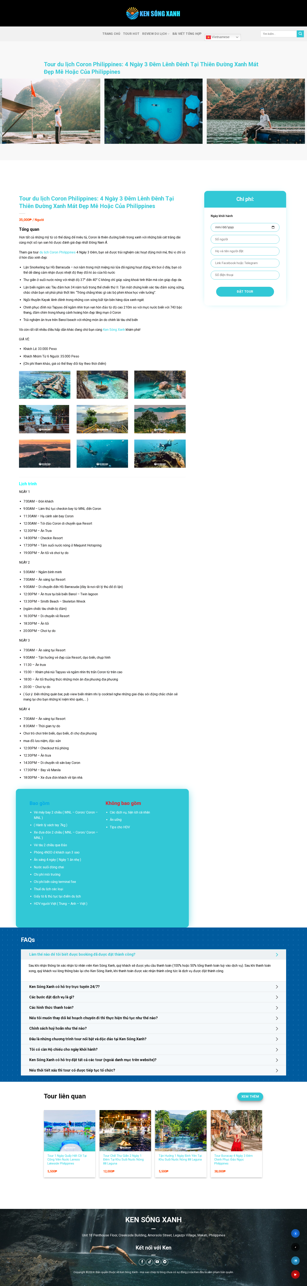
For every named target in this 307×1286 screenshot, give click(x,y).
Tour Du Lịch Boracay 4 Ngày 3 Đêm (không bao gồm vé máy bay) (117, 1187)
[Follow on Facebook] (142, 1262)
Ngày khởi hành (222, 216)
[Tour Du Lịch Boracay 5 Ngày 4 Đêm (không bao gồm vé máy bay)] (63, 1144)
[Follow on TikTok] (149, 1262)
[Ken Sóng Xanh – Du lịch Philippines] (153, 13)
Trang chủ (111, 34)
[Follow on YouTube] (157, 1262)
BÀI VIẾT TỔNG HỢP (187, 34)
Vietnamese (220, 37)
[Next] (295, 113)
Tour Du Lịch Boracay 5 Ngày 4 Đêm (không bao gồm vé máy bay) (62, 1187)
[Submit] (300, 34)
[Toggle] (277, 954)
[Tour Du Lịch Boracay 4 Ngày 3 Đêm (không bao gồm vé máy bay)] (119, 1144)
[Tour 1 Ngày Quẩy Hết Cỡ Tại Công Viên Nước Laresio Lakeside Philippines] (230, 1130)
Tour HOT (131, 34)
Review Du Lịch (154, 34)
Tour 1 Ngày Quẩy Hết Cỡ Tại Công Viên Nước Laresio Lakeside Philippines (227, 1159)
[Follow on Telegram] (164, 1262)
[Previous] (11, 113)
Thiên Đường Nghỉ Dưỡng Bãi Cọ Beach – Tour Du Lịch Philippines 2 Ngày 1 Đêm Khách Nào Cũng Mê (174, 1161)
